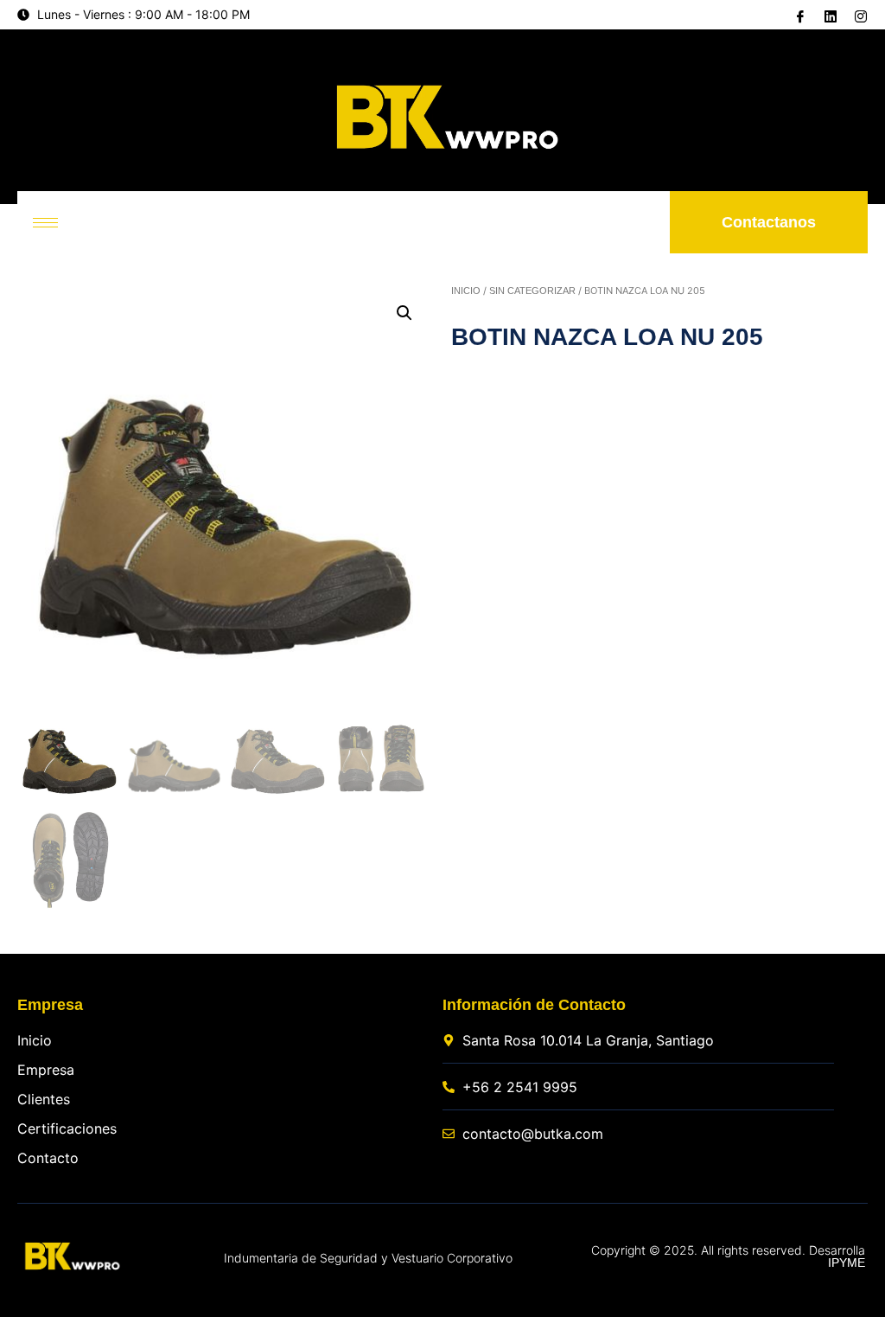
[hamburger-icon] (45, 222)
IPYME (846, 1262)
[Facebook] (798, 15)
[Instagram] (859, 15)
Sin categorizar (532, 290)
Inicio (466, 290)
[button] (404, 313)
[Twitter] (828, 14)
